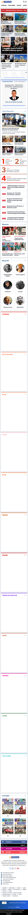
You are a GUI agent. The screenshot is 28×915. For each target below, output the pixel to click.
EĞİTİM (4, 889)
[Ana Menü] (25, 1)
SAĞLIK (9, 889)
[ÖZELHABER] (25, 756)
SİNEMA (5, 515)
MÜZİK (4, 435)
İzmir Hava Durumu (7, 874)
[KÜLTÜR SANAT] (25, 354)
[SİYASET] (25, 555)
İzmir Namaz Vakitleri (7, 876)
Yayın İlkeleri (15, 895)
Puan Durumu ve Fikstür (8, 879)
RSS (5, 902)
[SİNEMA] (25, 515)
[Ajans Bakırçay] (6, 1)
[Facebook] (10, 868)
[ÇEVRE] (25, 716)
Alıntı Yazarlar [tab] (19, 81)
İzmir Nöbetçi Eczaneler (8, 872)
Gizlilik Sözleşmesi (6, 894)
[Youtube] (18, 868)
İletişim (14, 894)
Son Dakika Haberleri (8, 882)
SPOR (4, 475)
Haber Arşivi (6, 883)
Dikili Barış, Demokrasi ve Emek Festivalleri (12, 892)
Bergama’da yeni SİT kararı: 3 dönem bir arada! (23, 162)
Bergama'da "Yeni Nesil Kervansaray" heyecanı (13, 171)
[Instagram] (15, 868)
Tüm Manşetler (6, 880)
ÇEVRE (25, 5)
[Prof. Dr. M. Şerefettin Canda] (14, 95)
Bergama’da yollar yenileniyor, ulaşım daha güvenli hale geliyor (16, 179)
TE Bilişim (17, 907)
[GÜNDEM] (25, 314)
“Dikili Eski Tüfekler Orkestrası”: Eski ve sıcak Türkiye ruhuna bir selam (16, 187)
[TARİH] (25, 635)
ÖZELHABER (11, 5)
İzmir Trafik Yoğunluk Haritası (9, 877)
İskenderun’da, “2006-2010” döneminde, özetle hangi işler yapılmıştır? (14, 86)
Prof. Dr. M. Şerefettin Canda (14, 102)
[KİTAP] (25, 394)
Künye (20, 894)
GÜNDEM (3, 5)
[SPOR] (25, 475)
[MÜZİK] (25, 434)
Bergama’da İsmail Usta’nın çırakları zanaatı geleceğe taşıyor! (9, 162)
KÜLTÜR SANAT (7, 354)
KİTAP (4, 394)
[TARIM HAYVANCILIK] (25, 595)
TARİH (21, 159)
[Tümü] (25, 224)
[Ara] (23, 1)
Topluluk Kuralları (6, 895)
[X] (13, 868)
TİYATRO (5, 676)
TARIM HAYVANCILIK (9, 595)
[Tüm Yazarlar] (25, 81)
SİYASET (19, 5)
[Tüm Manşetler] (25, 111)
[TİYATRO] (25, 675)
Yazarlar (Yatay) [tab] (7, 81)
